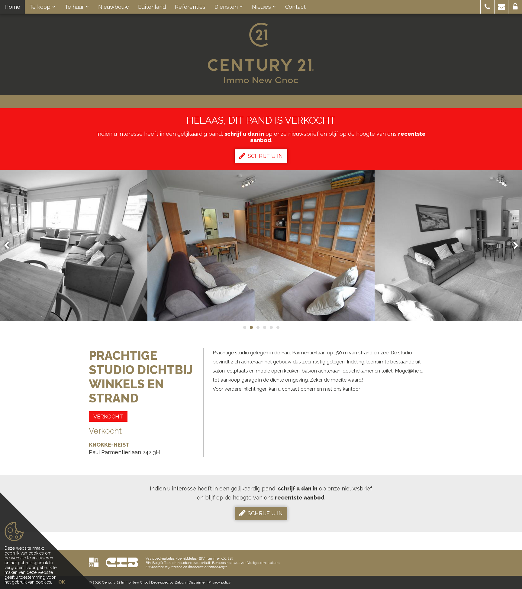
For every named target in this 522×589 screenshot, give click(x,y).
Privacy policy (219, 582)
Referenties (190, 7)
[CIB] (122, 562)
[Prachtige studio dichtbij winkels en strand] (261, 245)
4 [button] (264, 327)
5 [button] (271, 327)
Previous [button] (9, 246)
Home (12, 7)
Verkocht (108, 416)
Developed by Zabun (168, 582)
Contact (295, 7)
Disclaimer (197, 582)
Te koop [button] (40, 7)
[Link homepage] (261, 53)
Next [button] (513, 246)
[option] (261, 245)
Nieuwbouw (113, 7)
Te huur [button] (75, 7)
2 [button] (251, 327)
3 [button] (257, 327)
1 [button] (244, 327)
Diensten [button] (226, 7)
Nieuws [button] (262, 7)
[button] (487, 7)
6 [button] (277, 327)
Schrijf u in (265, 156)
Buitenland (152, 7)
